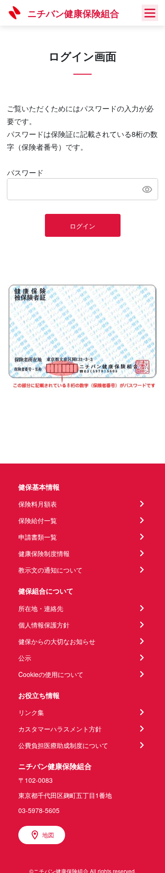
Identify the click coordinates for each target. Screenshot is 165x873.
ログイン (82, 225)
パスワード (25, 172)
